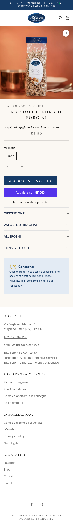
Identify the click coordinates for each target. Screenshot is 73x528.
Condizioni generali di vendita (23, 422)
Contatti (9, 476)
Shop (7, 469)
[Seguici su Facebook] (32, 504)
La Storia (9, 462)
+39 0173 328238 (15, 337)
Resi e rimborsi (13, 402)
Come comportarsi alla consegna (25, 396)
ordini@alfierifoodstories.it (21, 344)
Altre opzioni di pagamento (30, 202)
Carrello (9, 483)
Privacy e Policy (14, 436)
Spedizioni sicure (15, 389)
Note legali (11, 443)
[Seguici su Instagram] (41, 504)
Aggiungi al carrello (30, 181)
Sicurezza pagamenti (17, 382)
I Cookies (10, 429)
